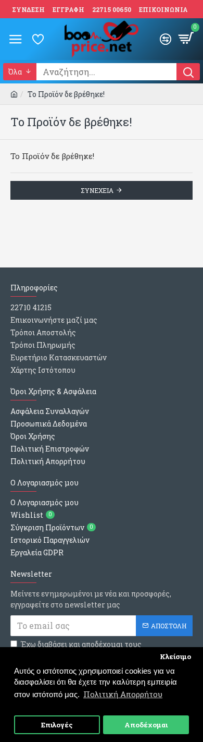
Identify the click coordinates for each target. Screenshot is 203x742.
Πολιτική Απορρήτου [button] (122, 694)
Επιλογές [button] (57, 724)
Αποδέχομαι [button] (146, 724)
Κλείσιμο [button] (175, 656)
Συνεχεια (97, 190)
